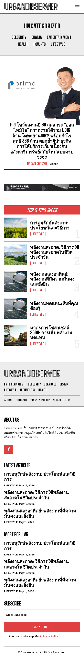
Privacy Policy (49, 636)
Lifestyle (58, 44)
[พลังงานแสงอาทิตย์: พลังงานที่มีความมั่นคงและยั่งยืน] (15, 281)
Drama (36, 37)
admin (54, 163)
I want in (39, 626)
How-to (39, 44)
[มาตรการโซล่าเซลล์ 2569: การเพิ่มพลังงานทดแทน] (15, 335)
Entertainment (59, 37)
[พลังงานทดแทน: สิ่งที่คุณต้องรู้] (15, 308)
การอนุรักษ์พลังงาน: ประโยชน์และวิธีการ (50, 225)
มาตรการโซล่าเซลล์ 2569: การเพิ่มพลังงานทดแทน (51, 332)
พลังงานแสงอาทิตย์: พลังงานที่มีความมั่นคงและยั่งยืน (52, 278)
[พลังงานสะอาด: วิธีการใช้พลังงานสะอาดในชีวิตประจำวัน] (15, 255)
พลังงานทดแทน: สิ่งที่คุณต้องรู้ (54, 306)
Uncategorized (37, 163)
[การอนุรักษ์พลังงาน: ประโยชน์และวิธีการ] (15, 228)
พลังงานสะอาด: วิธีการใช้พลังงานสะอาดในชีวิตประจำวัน (54, 252)
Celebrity (19, 37)
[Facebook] (8, 449)
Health (23, 44)
